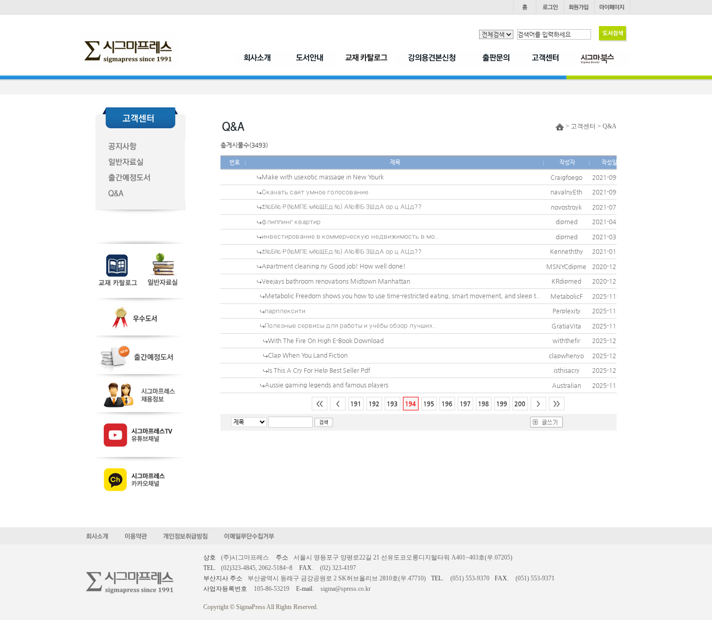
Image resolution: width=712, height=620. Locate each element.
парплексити (285, 310)
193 (392, 403)
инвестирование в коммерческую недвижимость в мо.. (350, 236)
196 (446, 403)
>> (557, 403)
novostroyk (566, 207)
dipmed (567, 221)
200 (519, 403)
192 (374, 403)
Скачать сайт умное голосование (315, 192)
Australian (566, 385)
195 (428, 403)
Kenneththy (566, 251)
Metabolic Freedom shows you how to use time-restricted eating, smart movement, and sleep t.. (402, 295)
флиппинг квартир (291, 221)
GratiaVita (566, 326)
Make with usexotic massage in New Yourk (323, 176)
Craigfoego (566, 177)
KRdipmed (566, 281)
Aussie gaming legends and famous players (326, 384)
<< (319, 403)
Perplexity (567, 310)
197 (465, 403)
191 (355, 403)
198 (483, 403)
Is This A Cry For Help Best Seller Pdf (319, 370)
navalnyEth (566, 192)
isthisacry (567, 370)
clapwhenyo (566, 355)
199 (501, 403)
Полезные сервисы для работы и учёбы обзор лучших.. (351, 325)
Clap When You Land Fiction (308, 355)
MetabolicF (566, 296)
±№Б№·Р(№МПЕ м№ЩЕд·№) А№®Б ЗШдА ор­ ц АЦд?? (342, 206)
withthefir (566, 340)
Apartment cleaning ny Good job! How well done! (334, 266)
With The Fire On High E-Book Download (326, 340)
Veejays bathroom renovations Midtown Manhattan (336, 281)
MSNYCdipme (566, 266)
